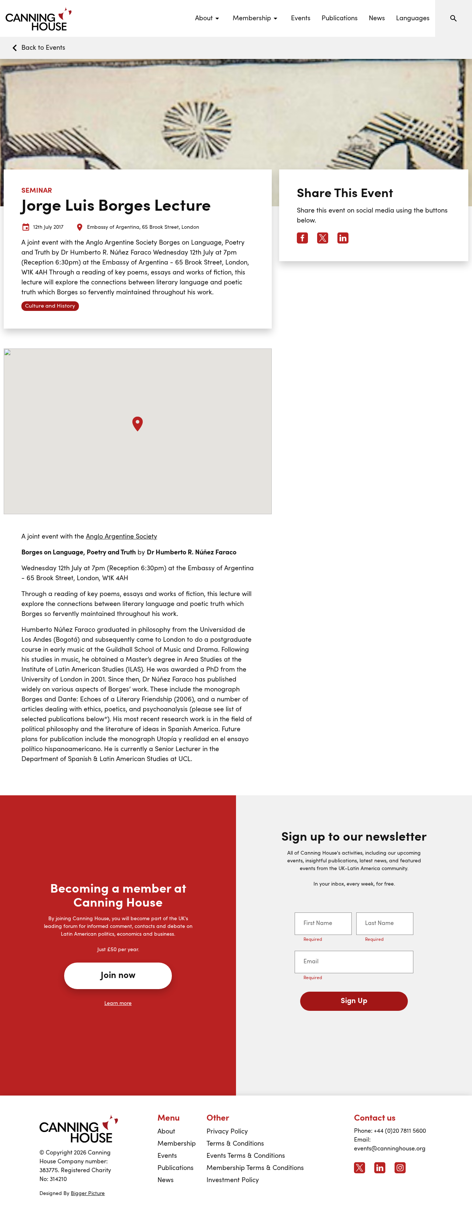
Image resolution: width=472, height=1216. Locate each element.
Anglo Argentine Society (121, 536)
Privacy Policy (227, 1131)
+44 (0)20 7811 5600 (400, 1131)
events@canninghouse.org (390, 1149)
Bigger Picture (88, 1193)
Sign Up (354, 1001)
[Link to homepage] (78, 1128)
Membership (176, 1143)
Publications (340, 18)
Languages (413, 18)
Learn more (118, 1003)
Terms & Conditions (235, 1143)
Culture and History (50, 306)
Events (300, 18)
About (166, 1131)
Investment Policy (232, 1180)
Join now (118, 975)
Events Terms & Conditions (245, 1156)
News (377, 18)
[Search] (453, 18)
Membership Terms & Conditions (255, 1168)
